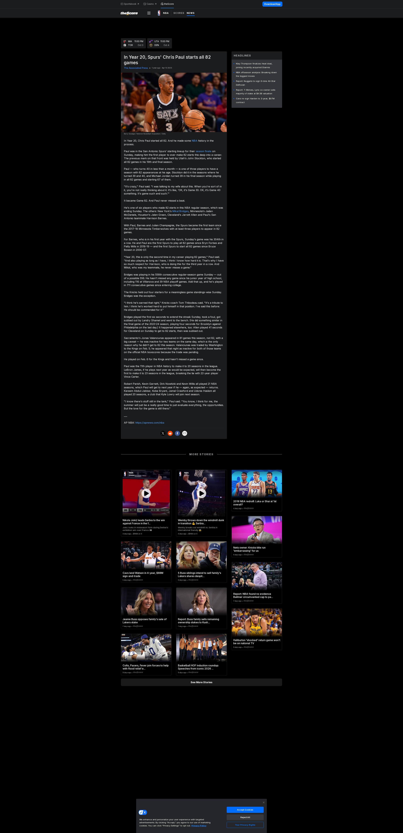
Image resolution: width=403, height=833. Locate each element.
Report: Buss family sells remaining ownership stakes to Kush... (198, 621)
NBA (194, 140)
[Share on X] (162, 433)
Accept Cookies (245, 809)
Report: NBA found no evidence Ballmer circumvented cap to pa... (253, 595)
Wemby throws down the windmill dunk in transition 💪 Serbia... (201, 522)
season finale (203, 151)
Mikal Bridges (180, 211)
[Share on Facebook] (177, 433)
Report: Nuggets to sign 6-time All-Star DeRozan (256, 83)
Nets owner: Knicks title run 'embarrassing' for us (249, 549)
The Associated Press (136, 68)
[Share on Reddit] (170, 433)
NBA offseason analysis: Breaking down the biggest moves (256, 74)
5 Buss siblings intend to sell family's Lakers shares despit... (199, 574)
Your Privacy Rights (245, 825)
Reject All (245, 817)
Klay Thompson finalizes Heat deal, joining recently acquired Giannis (254, 65)
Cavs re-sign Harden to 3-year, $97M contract (255, 100)
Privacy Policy (198, 825)
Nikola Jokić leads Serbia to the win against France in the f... (144, 522)
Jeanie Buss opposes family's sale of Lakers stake (145, 621)
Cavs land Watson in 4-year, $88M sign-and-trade (143, 574)
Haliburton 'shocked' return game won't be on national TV (256, 642)
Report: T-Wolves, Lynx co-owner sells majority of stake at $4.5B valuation (255, 92)
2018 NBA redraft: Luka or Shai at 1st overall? (254, 503)
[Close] (264, 802)
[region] (201, 816)
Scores (178, 13)
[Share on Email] (184, 433)
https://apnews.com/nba (149, 422)
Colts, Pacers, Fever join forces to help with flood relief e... (146, 667)
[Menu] (149, 13)
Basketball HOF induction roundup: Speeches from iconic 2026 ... (198, 667)
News (191, 13)
